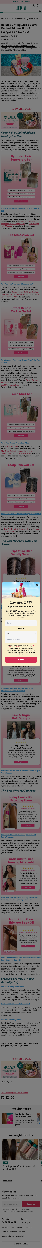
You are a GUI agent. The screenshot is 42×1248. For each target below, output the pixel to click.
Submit (21, 660)
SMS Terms (19, 647)
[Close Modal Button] (37, 584)
